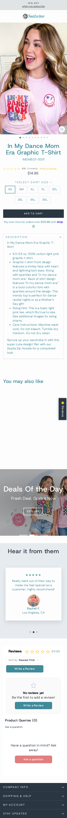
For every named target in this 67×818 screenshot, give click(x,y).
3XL (20, 200)
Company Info (15, 787)
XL (43, 189)
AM (21, 189)
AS (10, 189)
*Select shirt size (33, 182)
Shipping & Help (17, 796)
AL (32, 189)
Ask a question (14, 727)
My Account (14, 805)
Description (17, 237)
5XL (45, 200)
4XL (32, 200)
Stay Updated (15, 814)
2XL (54, 189)
